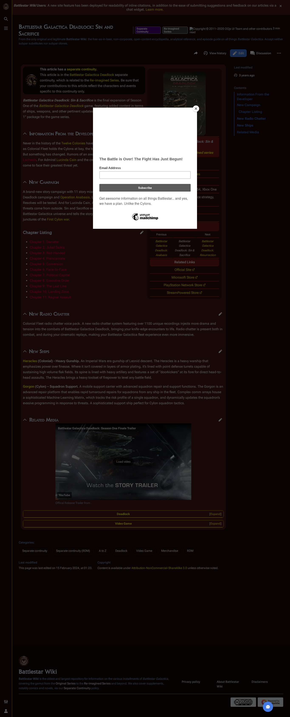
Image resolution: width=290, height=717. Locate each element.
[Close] (196, 108)
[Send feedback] (268, 707)
